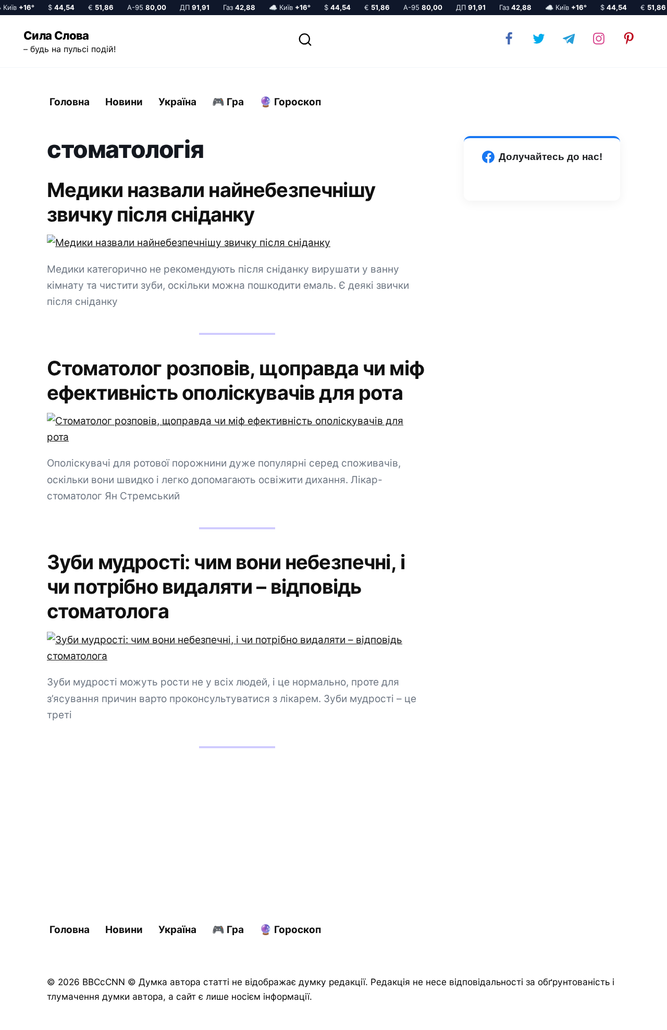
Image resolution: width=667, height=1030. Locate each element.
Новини (124, 102)
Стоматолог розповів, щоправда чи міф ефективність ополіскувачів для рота (235, 379)
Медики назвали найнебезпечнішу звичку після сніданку (211, 202)
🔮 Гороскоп (290, 102)
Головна (70, 102)
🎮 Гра (228, 102)
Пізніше (630, 1013)
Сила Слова (56, 35)
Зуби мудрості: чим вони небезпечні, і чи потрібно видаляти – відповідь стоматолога (226, 586)
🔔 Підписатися (543, 1012)
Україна (177, 102)
